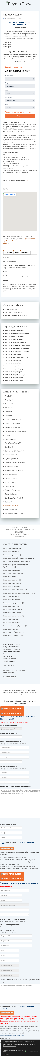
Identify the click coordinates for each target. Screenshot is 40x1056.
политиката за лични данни (18, 843)
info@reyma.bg (8, 672)
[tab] (8, 253)
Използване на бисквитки (11, 649)
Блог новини (7, 656)
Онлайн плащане (9, 661)
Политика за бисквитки (9, 1046)
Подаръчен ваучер (9, 659)
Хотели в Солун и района (13, 19)
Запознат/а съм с (18, 843)
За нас (5, 654)
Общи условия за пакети (11, 644)
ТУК (23, 61)
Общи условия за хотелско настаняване (12, 1035)
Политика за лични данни (11, 651)
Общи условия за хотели (11, 647)
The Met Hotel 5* (12, 14)
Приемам (6, 1054)
